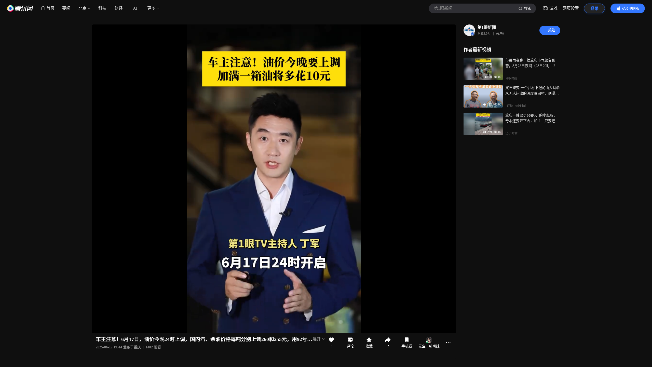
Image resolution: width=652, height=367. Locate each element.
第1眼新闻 (487, 27)
